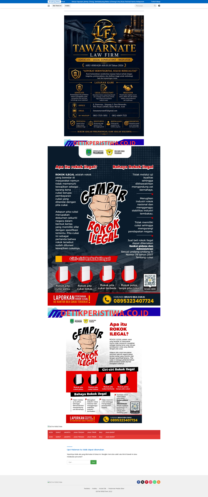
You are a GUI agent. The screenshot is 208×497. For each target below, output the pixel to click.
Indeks (67, 6)
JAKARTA (67, 432)
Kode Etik (102, 489)
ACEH (51, 432)
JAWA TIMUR (91, 432)
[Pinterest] (146, 482)
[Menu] (49, 6)
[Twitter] (142, 482)
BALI (100, 432)
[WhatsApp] (154, 482)
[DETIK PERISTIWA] (55, 426)
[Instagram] (150, 482)
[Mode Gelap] (159, 6)
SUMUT (58, 432)
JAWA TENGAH (78, 432)
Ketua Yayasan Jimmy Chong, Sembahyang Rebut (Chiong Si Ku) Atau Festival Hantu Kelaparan (61, 2)
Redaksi (87, 489)
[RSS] (158, 482)
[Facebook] (138, 482)
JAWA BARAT (110, 432)
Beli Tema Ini (57, 6)
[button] (155, 5)
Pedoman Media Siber (116, 489)
